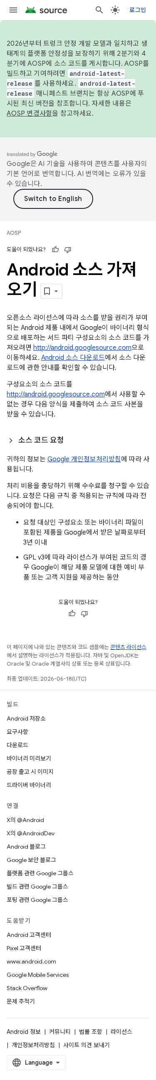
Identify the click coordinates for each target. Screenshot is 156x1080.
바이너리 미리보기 (29, 758)
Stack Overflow (27, 988)
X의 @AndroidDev (30, 833)
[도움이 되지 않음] (68, 249)
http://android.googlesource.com (82, 348)
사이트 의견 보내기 (86, 1045)
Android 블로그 (26, 846)
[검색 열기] (99, 10)
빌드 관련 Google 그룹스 (37, 886)
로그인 (137, 10)
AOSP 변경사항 (29, 113)
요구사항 (17, 732)
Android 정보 (24, 1031)
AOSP (14, 232)
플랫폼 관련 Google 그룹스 (40, 873)
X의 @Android (25, 820)
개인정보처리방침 (33, 1045)
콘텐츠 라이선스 (128, 647)
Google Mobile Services (38, 974)
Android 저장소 (26, 718)
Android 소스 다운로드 (73, 358)
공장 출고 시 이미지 (30, 771)
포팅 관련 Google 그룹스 (37, 900)
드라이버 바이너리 (29, 785)
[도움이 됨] (55, 249)
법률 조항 (90, 1031)
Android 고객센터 (29, 935)
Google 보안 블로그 (31, 860)
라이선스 (121, 1031)
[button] (78, 440)
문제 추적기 (21, 1001)
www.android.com (31, 961)
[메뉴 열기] (13, 10)
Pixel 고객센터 (24, 948)
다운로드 (17, 745)
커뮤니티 (60, 1031)
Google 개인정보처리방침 (84, 459)
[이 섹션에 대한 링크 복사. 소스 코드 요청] (72, 441)
